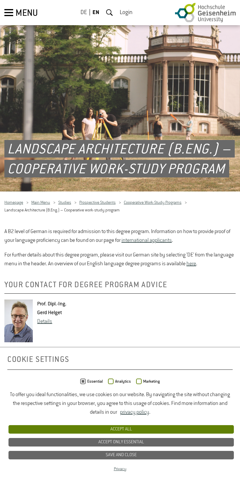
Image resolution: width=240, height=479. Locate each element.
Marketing (151, 381)
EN (95, 12)
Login (126, 12)
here (191, 264)
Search (109, 12)
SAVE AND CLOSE (121, 455)
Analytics (123, 381)
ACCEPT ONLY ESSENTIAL (121, 442)
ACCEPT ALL (121, 429)
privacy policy (134, 412)
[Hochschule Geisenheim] (205, 12)
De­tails (44, 321)
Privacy (120, 469)
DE (83, 12)
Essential (95, 381)
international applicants (146, 240)
